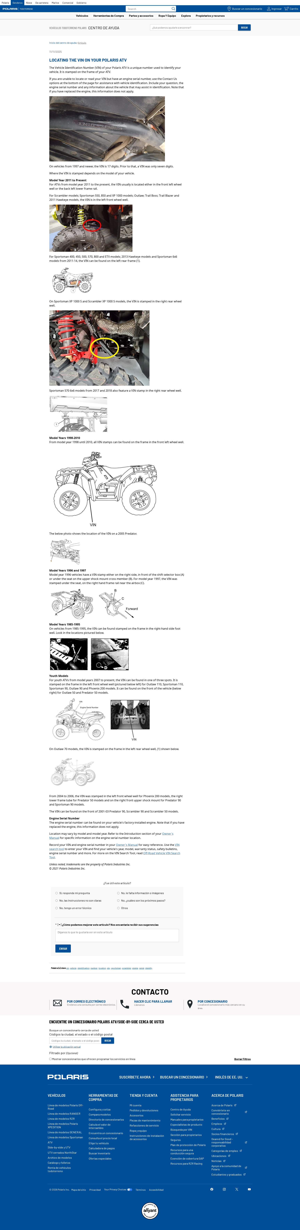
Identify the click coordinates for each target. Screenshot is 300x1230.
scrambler (126, 968)
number (94, 968)
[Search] (172, 9)
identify (148, 968)
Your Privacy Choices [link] (115, 1189)
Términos (141, 1189)
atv (108, 968)
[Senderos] (18, 8)
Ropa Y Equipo (167, 15)
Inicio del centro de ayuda (62, 42)
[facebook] (211, 1189)
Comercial (67, 2)
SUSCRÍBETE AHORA (135, 1077)
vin (67, 968)
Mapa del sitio (78, 1189)
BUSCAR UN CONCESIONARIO (182, 1077)
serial (141, 968)
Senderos (17, 2)
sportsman (116, 968)
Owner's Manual (127, 845)
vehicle (73, 968)
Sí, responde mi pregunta (74, 893)
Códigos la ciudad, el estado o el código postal (80, 1034)
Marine (55, 2)
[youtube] (249, 1189)
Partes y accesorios (141, 15)
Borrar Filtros (242, 1059)
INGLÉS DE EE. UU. (229, 1077)
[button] (84, 1003)
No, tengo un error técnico (75, 908)
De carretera (41, 2)
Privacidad (95, 1189)
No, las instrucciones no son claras (80, 900)
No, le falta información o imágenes (142, 893)
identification (83, 968)
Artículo (82, 42)
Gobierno (81, 2)
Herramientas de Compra (108, 15)
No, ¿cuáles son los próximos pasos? (143, 900)
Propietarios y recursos (210, 15)
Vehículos (82, 15)
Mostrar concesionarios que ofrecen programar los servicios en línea (93, 1059)
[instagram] (224, 1189)
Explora (186, 15)
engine (135, 968)
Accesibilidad (156, 1189)
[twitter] (236, 1189)
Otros (124, 908)
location (102, 968)
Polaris (5, 2)
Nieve (29, 2)
